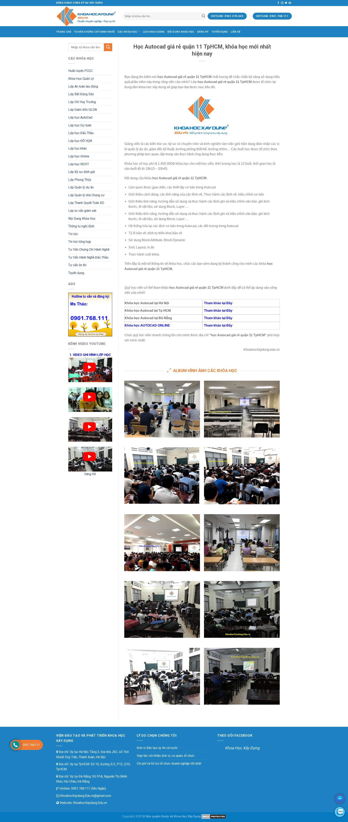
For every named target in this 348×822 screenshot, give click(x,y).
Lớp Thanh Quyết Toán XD (86, 203)
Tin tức (73, 234)
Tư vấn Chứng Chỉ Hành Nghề (94, 31)
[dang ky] (90, 314)
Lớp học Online (78, 156)
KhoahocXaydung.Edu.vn (90, 803)
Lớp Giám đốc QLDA (82, 110)
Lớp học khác (77, 148)
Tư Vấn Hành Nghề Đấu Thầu (88, 257)
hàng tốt (90, 474)
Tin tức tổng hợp (79, 242)
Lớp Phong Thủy (79, 180)
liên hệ (235, 31)
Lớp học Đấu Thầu (81, 133)
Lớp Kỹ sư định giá (81, 172)
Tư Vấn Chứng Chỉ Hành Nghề (88, 249)
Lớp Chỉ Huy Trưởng (82, 102)
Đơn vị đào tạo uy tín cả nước (157, 748)
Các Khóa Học (127, 31)
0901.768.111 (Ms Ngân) (88, 788)
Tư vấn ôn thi (77, 265)
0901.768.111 (31, 745)
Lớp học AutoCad (80, 117)
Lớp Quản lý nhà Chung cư (86, 195)
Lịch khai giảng (154, 31)
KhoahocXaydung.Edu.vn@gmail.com (85, 796)
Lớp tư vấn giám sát (82, 211)
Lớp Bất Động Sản (81, 94)
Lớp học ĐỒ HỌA (80, 141)
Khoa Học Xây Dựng (242, 748)
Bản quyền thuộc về (159, 816)
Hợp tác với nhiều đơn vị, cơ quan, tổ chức (165, 756)
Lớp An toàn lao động (83, 86)
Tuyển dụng (76, 273)
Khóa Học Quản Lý (81, 79)
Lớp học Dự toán (79, 125)
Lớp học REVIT (78, 164)
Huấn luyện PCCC (80, 71)
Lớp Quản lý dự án (81, 187)
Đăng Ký (203, 31)
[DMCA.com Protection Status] (214, 816)
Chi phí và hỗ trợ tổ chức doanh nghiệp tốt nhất (169, 763)
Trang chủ (63, 31)
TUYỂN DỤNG (219, 31)
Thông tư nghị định (81, 226)
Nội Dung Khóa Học (180, 31)
